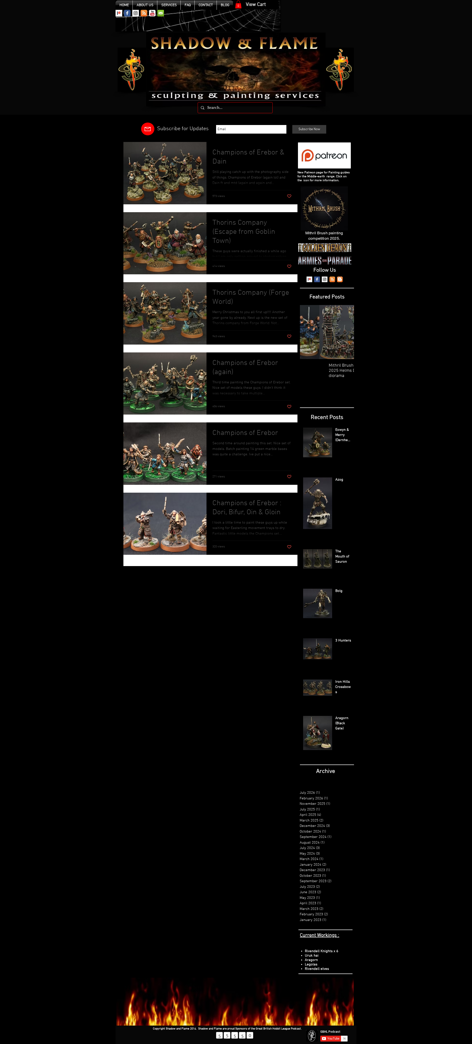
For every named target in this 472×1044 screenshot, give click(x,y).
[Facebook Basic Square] (317, 279)
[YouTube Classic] (152, 13)
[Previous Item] (308, 332)
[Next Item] (346, 332)
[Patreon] (119, 13)
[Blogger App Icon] (340, 279)
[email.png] (160, 13)
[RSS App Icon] (144, 13)
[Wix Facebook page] (127, 13)
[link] (238, 4)
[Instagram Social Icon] (135, 13)
